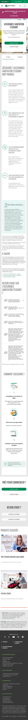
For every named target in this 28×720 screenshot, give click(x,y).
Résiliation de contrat (7, 666)
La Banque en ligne (7, 701)
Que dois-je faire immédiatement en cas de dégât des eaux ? (15, 308)
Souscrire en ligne (14, 46)
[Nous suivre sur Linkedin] (22, 637)
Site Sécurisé (5, 685)
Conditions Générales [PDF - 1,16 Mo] (11, 274)
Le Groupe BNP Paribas (8, 702)
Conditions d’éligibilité (8, 686)
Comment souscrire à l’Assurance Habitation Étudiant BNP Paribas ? (14, 301)
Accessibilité (18, 1)
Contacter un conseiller (14, 514)
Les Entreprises (6, 698)
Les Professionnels (7, 697)
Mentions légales (6, 659)
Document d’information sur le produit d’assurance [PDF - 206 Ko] (12, 276)
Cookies (4, 660)
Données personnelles (8, 657)
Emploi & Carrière (7, 676)
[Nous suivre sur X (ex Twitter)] (9, 637)
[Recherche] (20, 5)
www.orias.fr (11, 618)
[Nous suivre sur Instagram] (18, 637)
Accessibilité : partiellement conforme (11, 683)
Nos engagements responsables (10, 675)
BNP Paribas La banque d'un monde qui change (10, 5)
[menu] (2, 5)
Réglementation (6, 661)
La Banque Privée (7, 699)
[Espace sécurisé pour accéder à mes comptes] (25, 5)
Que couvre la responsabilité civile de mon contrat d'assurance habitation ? (15, 315)
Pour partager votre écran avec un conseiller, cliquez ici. (14, 717)
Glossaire (5, 689)
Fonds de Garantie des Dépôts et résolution (13, 663)
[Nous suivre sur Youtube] (14, 637)
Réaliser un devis (14, 43)
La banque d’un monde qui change (11, 673)
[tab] (8, 57)
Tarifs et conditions (7, 688)
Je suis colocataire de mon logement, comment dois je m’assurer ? (15, 322)
